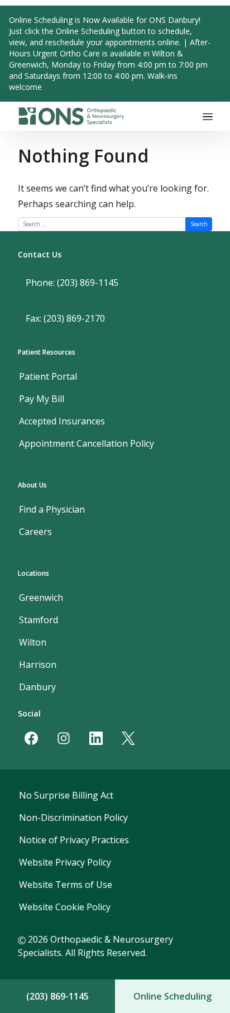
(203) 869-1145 (57, 996)
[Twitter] (128, 738)
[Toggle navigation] (207, 116)
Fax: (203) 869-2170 (65, 318)
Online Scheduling (172, 996)
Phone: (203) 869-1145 (72, 282)
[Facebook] (31, 738)
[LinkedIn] (96, 738)
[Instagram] (63, 738)
